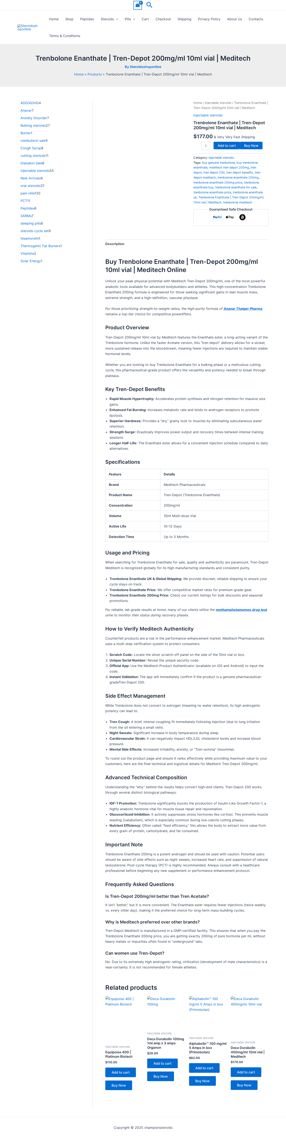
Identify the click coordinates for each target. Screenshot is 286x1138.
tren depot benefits (239, 172)
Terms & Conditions (64, 36)
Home (54, 19)
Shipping (184, 19)
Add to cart (227, 145)
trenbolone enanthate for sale (235, 187)
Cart (145, 19)
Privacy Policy (209, 19)
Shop (69, 19)
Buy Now (251, 145)
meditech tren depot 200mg (229, 167)
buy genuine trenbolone (218, 162)
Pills (128, 19)
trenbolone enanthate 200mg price (217, 182)
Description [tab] (114, 244)
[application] (116, 19)
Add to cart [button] (121, 1072)
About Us (234, 19)
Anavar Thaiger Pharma (243, 309)
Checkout (163, 19)
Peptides (87, 19)
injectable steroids (218, 103)
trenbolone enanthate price (212, 192)
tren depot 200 (214, 172)
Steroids (107, 19)
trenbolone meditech (237, 202)
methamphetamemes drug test (241, 610)
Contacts (256, 19)
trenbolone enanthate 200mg (238, 177)
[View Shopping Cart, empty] (137, 5)
